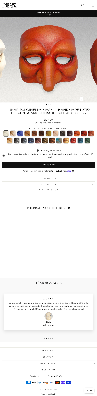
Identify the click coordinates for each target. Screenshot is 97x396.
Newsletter (47, 363)
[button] (6, 133)
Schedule (48, 350)
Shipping (38, 123)
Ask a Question (48, 190)
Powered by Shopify (48, 394)
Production (48, 184)
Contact (47, 357)
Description (48, 178)
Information (48, 370)
